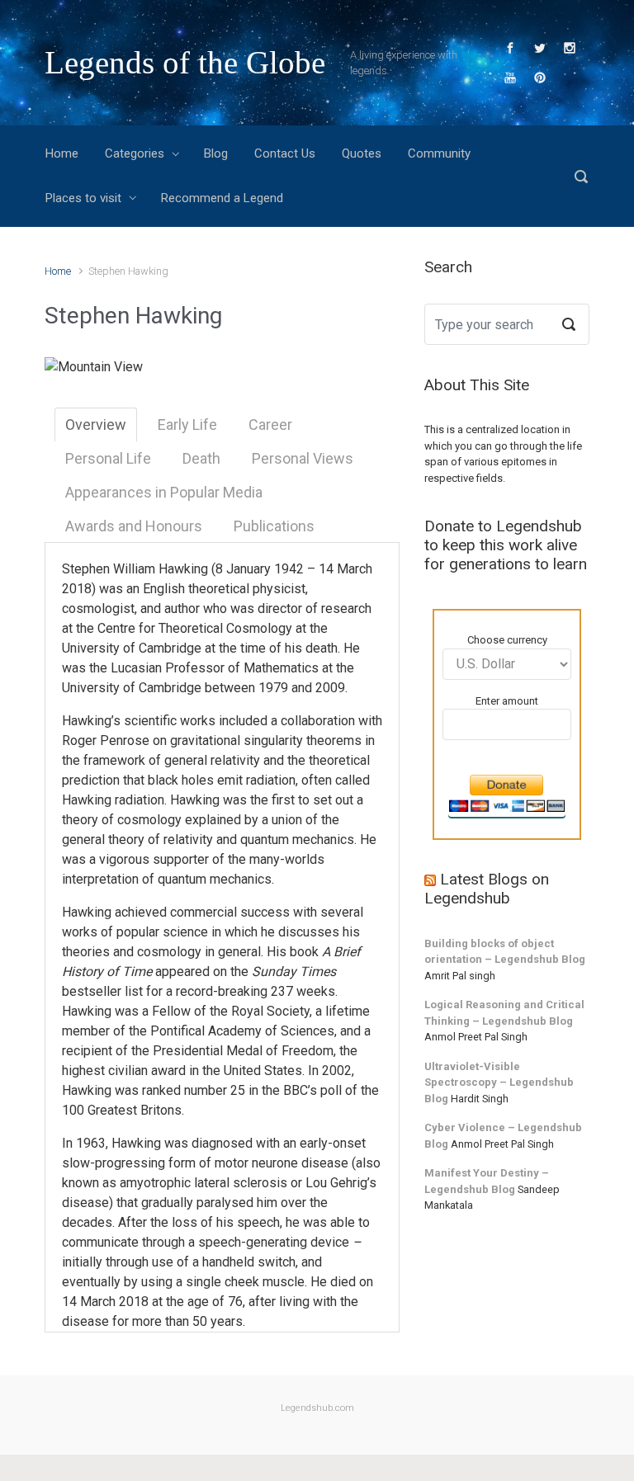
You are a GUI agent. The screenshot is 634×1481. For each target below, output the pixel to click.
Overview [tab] (95, 424)
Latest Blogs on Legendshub (486, 889)
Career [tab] (270, 424)
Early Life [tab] (187, 424)
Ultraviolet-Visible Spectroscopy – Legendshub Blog (499, 1082)
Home (58, 271)
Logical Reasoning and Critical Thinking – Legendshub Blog (504, 1012)
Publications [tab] (274, 526)
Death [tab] (201, 458)
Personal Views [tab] (302, 458)
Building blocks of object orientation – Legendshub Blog (504, 951)
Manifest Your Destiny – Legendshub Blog (486, 1181)
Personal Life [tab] (108, 458)
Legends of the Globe (185, 62)
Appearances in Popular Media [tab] (164, 492)
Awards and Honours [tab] (133, 526)
